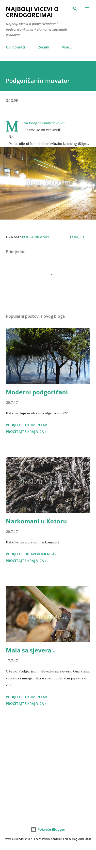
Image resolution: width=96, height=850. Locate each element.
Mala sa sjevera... (31, 650)
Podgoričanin (35, 236)
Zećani (43, 47)
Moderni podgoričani (37, 392)
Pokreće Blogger (51, 829)
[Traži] (75, 9)
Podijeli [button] (77, 236)
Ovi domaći (15, 47)
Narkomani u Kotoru (36, 521)
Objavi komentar (40, 554)
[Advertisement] (48, 764)
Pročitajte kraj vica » (26, 431)
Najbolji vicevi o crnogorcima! (32, 12)
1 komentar (35, 425)
